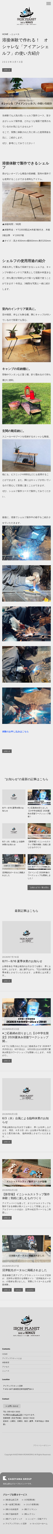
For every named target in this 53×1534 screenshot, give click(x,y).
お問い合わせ (13, 1406)
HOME (5, 34)
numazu (18, 1290)
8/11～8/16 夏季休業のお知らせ (22, 961)
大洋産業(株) (29, 1499)
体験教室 (5, 1362)
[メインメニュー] (48, 3)
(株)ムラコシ (29, 1514)
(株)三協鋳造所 (11, 1514)
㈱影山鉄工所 (16, 1415)
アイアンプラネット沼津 (15, 1523)
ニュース (15, 34)
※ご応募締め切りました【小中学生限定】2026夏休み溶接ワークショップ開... (25, 1037)
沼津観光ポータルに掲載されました (24, 1270)
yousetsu (30, 1290)
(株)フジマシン (30, 1509)
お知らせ (7, 70)
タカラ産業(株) (32, 1504)
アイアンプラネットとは (12, 1358)
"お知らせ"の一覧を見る (39, 887)
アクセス (5, 1367)
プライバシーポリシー (42, 1445)
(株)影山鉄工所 (11, 1499)
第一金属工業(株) (12, 1504)
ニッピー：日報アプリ (37, 1519)
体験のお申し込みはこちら (15, 731)
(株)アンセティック (13, 1519)
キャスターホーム (40, 1523)
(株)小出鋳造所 (11, 1509)
